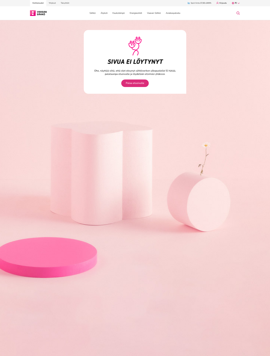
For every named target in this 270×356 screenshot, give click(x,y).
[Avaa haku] (238, 13)
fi (236, 3)
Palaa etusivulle (135, 83)
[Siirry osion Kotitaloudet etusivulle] (38, 13)
